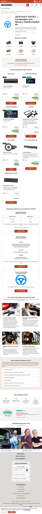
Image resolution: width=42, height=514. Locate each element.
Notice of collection (21, 495)
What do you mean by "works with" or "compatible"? (14, 372)
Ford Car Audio (12, 11)
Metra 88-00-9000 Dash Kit (21, 257)
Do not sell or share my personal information (21, 493)
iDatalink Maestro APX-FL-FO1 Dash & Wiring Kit (21, 244)
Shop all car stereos (11, 103)
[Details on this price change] (18, 96)
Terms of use (18, 501)
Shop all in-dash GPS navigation (11, 136)
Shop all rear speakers (11, 169)
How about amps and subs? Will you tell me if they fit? (14, 383)
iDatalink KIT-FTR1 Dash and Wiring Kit (21, 252)
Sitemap (28, 501)
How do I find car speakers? (9, 377)
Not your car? (17, 34)
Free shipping (6, 1)
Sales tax (13, 501)
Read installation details (21, 291)
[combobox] (21, 5)
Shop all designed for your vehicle (11, 202)
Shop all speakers (21, 231)
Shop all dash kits (31, 136)
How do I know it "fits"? (8, 369)
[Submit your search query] (27, 5)
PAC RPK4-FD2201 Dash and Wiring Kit (21, 258)
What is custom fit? (7, 380)
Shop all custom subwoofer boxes (31, 169)
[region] (21, 440)
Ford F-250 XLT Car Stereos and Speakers (23, 11)
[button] (40, 440)
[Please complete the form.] (27, 470)
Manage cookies (21, 491)
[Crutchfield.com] (6, 5)
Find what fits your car (4, 11)
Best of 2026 (29, 77)
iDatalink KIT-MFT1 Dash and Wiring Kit (21, 246)
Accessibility (24, 501)
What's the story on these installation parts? (12, 385)
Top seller (4, 77)
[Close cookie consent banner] (40, 508)
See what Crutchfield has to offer (20, 65)
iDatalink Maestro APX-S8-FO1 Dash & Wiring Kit (21, 245)
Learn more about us (20, 425)
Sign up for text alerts (20, 474)
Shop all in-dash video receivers (31, 103)
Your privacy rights (21, 489)
